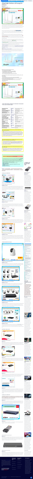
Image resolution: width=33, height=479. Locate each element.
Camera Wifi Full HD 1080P (27, 269)
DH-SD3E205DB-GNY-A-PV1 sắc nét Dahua (7, 233)
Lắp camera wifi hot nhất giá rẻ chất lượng (27, 272)
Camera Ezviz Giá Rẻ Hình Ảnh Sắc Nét (27, 265)
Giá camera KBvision (19, 464)
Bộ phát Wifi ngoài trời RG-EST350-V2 (27, 228)
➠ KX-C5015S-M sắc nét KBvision (6, 217)
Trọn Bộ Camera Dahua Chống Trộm (27, 274)
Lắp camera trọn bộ (14, 465)
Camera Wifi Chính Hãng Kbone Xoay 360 (27, 262)
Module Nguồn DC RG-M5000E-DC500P (27, 173)
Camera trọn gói (14, 469)
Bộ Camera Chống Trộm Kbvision (27, 279)
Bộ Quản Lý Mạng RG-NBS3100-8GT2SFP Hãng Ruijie (8, 356)
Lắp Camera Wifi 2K (27, 266)
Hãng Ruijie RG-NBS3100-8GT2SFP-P (6, 340)
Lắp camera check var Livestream (27, 255)
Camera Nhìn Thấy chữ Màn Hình (27, 252)
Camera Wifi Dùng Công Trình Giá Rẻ (27, 437)
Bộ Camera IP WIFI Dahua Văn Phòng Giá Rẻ (7, 301)
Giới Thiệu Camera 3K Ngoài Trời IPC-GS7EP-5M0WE (27, 381)
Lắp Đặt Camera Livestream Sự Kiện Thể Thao (27, 362)
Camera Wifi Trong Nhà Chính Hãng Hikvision (28, 259)
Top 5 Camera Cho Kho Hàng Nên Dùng (28, 249)
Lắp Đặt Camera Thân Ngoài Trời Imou (27, 268)
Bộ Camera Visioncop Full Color (27, 277)
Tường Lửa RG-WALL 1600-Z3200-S (6, 450)
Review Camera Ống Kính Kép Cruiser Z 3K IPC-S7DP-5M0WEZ (27, 399)
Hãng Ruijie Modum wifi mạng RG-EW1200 (12, 4)
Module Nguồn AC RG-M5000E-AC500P (27, 210)
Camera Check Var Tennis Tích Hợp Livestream (26, 343)
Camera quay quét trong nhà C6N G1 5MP (7, 261)
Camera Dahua (19, 462)
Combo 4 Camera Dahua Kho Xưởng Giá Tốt (7, 322)
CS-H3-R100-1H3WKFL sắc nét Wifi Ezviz (7, 184)
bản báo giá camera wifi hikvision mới (27, 246)
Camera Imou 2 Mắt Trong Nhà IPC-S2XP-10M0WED (7, 169)
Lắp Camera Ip (13, 463)
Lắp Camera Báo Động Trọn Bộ (27, 275)
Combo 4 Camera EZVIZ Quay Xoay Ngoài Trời (7, 281)
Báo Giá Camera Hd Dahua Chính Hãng (27, 415)
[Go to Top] (31, 477)
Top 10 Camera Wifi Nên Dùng (16, 169)
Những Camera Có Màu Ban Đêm (27, 253)
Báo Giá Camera (14, 467)
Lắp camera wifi (14, 461)
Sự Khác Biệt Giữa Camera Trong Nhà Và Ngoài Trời (27, 318)
